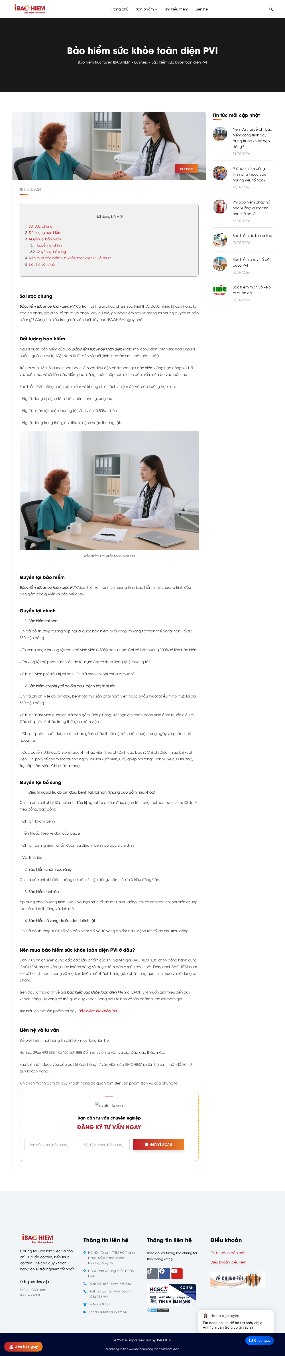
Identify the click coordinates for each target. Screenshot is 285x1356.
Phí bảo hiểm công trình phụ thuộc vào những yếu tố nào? (249, 174)
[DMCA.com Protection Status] (158, 1309)
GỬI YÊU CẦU (161, 1144)
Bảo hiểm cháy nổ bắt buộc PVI (252, 262)
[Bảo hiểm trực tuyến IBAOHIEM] (29, 9)
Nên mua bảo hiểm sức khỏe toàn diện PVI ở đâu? (68, 257)
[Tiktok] (152, 1273)
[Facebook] (164, 1273)
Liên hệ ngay (27, 1346)
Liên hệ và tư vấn (40, 264)
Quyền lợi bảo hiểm (43, 239)
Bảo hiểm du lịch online (252, 235)
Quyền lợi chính (46, 245)
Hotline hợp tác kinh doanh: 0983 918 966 (110, 1293)
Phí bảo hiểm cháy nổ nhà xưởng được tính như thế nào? (251, 207)
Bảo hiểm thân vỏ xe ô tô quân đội (252, 289)
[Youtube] (177, 1273)
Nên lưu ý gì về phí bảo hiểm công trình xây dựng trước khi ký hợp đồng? (252, 138)
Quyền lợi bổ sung (48, 251)
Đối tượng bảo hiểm (43, 232)
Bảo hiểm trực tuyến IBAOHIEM (104, 62)
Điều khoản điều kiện (228, 1261)
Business (141, 62)
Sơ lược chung (38, 226)
